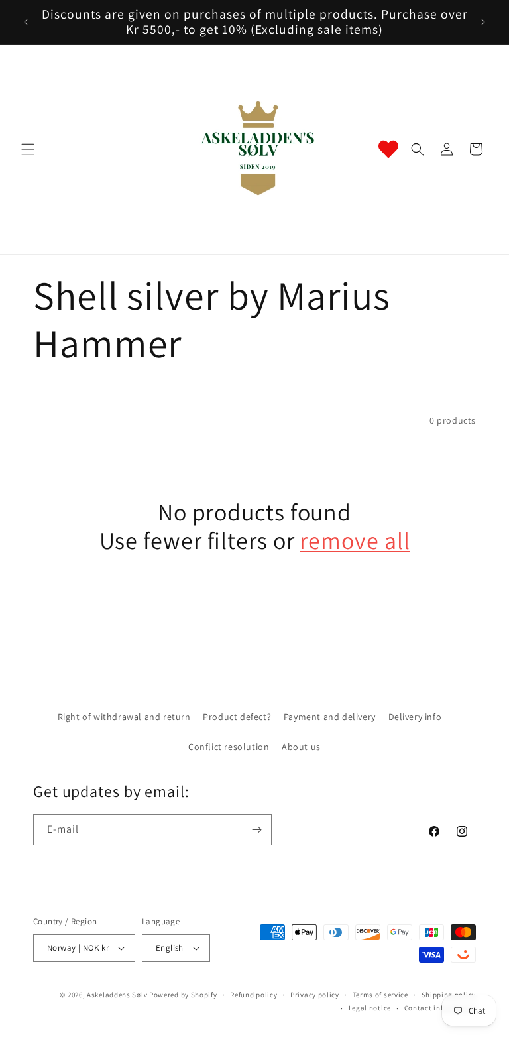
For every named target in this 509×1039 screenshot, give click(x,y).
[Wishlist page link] (388, 149)
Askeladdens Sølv (117, 994)
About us (301, 747)
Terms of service (380, 994)
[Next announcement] (483, 21)
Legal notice (370, 1007)
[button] (27, 149)
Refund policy (253, 994)
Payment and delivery (330, 717)
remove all (355, 540)
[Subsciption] (256, 829)
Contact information (440, 1007)
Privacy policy (314, 994)
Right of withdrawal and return (124, 717)
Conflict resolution (228, 747)
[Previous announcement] (25, 21)
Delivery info (415, 717)
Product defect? (237, 717)
